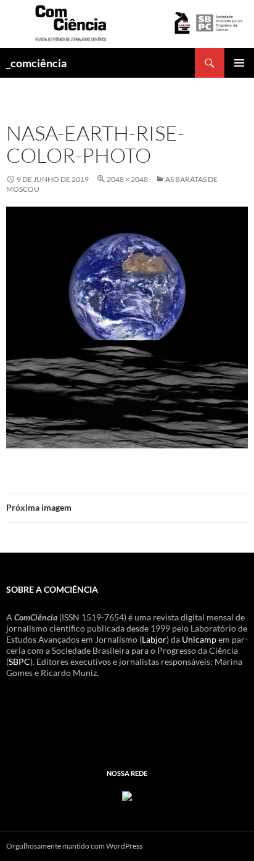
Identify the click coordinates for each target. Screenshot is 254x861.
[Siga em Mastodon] (127, 794)
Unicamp (199, 639)
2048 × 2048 (127, 179)
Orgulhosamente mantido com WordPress (74, 846)
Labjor (154, 639)
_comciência (36, 63)
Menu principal (239, 63)
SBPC (19, 661)
